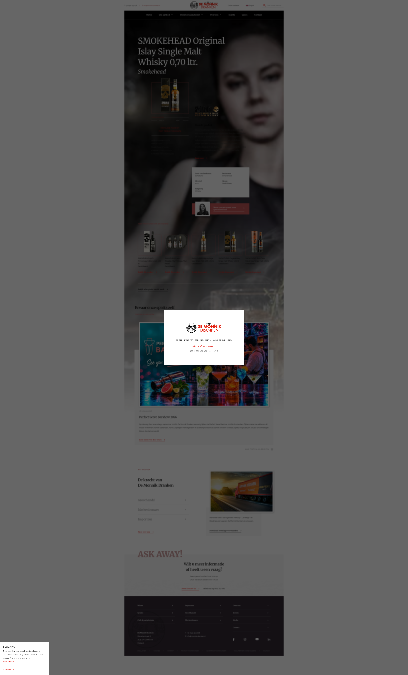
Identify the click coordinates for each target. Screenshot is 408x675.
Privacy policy (8, 661)
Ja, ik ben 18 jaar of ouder (202, 346)
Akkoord (7, 670)
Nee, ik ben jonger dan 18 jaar (204, 351)
